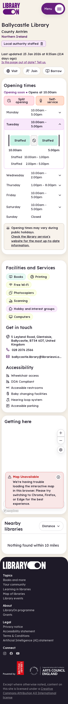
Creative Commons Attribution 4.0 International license (29, 693)
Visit (14, 71)
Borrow (56, 71)
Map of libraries (14, 594)
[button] (34, 112)
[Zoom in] (61, 433)
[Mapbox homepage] (11, 511)
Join (34, 71)
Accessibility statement (19, 631)
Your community (14, 584)
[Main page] (11, 9)
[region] (34, 470)
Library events (13, 598)
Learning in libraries (17, 589)
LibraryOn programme (18, 610)
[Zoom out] (61, 440)
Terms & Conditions (16, 636)
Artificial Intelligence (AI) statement (28, 640)
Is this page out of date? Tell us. (23, 62)
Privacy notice (13, 626)
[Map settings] (61, 449)
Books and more (14, 580)
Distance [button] (48, 526)
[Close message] (58, 477)
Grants (7, 614)
